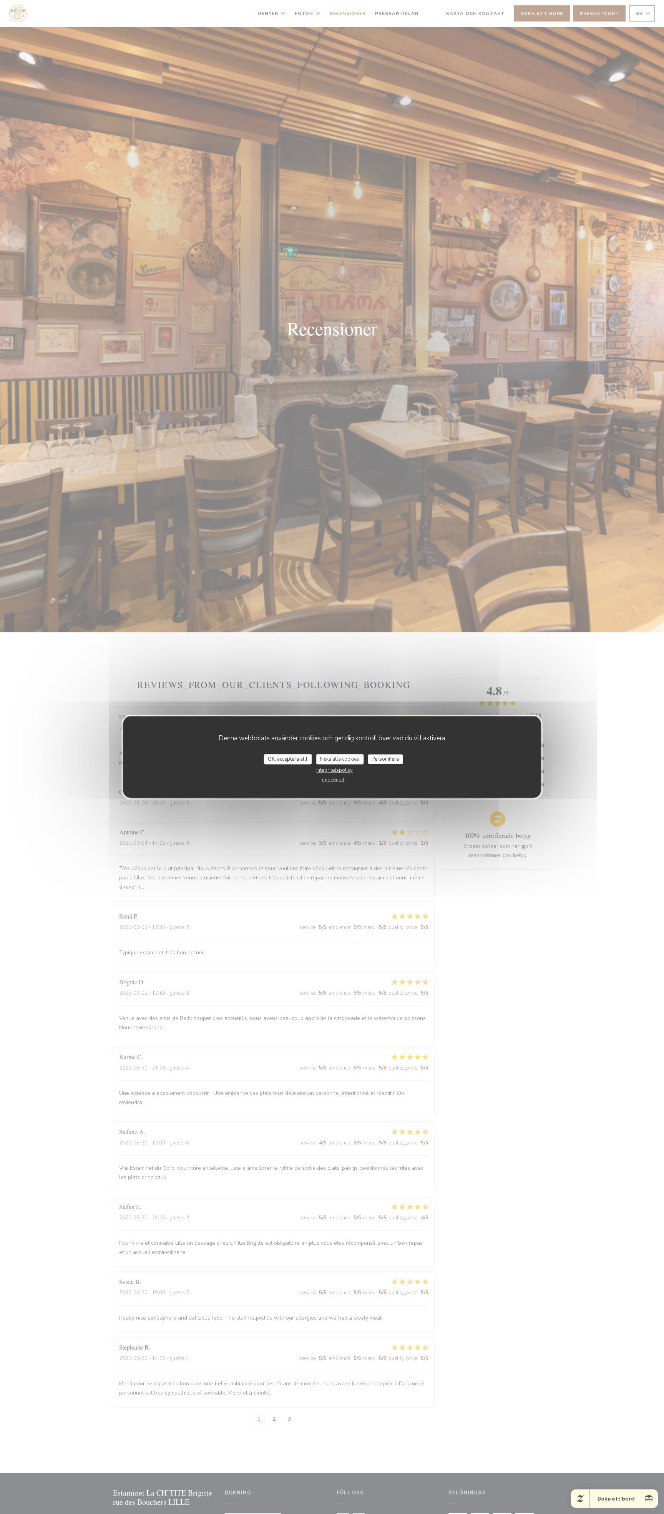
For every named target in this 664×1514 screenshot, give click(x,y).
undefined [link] (333, 779)
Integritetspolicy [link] (334, 770)
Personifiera (385, 758)
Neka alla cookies (339, 758)
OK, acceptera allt (287, 758)
